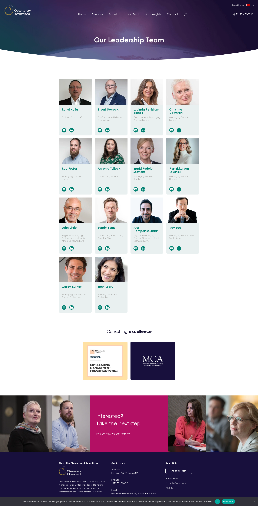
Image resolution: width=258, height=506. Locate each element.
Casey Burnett (72, 286)
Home (82, 14)
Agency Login (179, 470)
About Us (114, 14)
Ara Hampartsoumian (146, 229)
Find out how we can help (111, 433)
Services (97, 14)
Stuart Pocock (108, 109)
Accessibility (171, 478)
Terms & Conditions (175, 483)
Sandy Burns (106, 227)
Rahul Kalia (70, 109)
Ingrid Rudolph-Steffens (144, 170)
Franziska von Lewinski (179, 170)
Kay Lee (175, 227)
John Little (69, 227)
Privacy (169, 487)
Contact (172, 14)
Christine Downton (176, 111)
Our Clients (133, 14)
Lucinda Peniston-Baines (146, 111)
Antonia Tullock (109, 168)
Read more (228, 501)
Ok (217, 501)
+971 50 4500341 (243, 14)
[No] (254, 501)
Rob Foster (69, 168)
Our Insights (153, 14)
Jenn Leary (105, 286)
